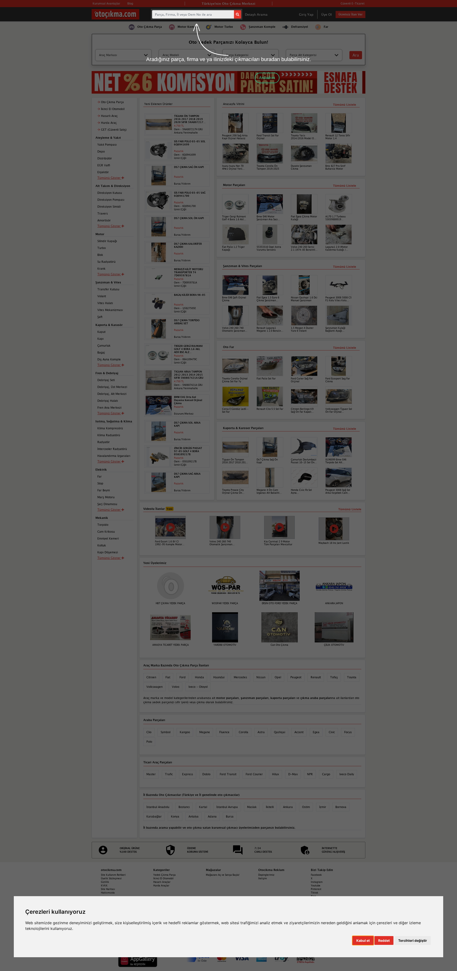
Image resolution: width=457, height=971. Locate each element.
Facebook (316, 874)
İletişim (262, 878)
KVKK (104, 885)
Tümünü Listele (344, 428)
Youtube (315, 885)
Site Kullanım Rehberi (113, 874)
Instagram (317, 881)
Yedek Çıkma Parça (164, 874)
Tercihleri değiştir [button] (412, 940)
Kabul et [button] (363, 940)
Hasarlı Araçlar (161, 881)
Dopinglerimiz (266, 874)
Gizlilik (105, 881)
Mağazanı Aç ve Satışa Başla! (222, 874)
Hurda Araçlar (161, 885)
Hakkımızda (108, 892)
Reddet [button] (384, 940)
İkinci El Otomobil (163, 878)
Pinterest (316, 889)
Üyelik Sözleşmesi (111, 878)
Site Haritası (108, 889)
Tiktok (314, 892)
